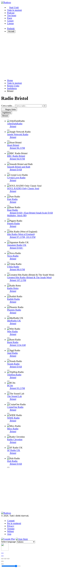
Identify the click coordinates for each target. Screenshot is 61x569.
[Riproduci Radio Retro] (8, 294)
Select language (8, 541)
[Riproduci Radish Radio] (8, 305)
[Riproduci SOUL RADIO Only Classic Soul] (8, 194)
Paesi (9, 18)
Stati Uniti (14, 7)
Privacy (10, 526)
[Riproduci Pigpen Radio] (8, 229)
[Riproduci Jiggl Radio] (8, 359)
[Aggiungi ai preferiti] (2, 561)
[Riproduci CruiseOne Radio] (8, 413)
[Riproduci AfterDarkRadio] (8, 129)
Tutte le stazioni (14, 10)
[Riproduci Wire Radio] (8, 337)
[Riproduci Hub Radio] (8, 467)
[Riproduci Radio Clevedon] (8, 445)
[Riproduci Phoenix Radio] (8, 316)
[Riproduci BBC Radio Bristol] (8, 162)
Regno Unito (13, 85)
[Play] (5, 558)
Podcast (10, 13)
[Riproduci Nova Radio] (8, 262)
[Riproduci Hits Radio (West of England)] (8, 240)
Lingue (10, 23)
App (9, 534)
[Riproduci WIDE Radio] (8, 424)
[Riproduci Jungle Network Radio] (8, 140)
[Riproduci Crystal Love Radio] (8, 183)
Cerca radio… (7, 105)
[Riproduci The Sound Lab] (8, 402)
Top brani (11, 15)
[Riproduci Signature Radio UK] (8, 251)
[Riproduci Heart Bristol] (8, 151)
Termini (10, 528)
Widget (10, 531)
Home (10, 80)
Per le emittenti (14, 523)
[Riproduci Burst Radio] (8, 348)
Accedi (11, 31)
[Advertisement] (30, 56)
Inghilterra (12, 88)
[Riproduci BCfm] (8, 391)
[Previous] (2, 558)
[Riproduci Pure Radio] (8, 205)
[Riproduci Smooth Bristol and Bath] (8, 173)
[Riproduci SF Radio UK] (8, 456)
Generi (10, 21)
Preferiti (11, 28)
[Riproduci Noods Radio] (8, 370)
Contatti (11, 520)
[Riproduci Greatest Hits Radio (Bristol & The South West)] (8, 283)
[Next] (8, 558)
